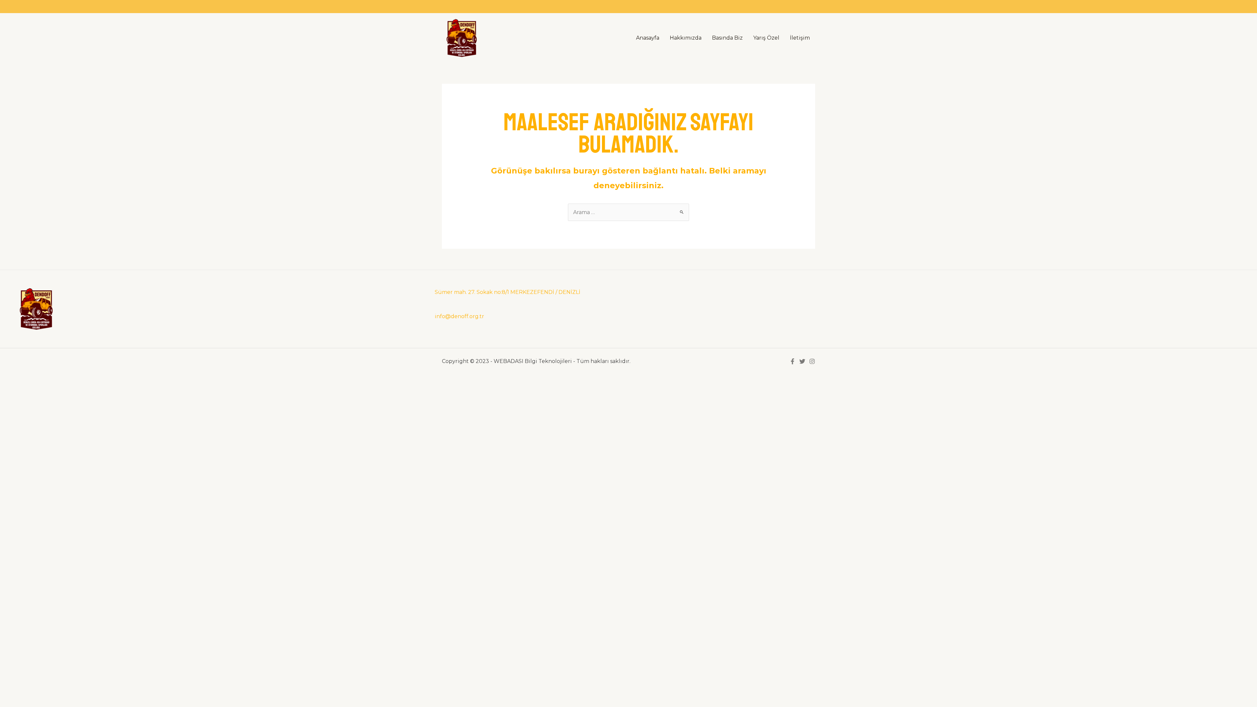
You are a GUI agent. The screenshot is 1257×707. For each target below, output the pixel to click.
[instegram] (812, 361)
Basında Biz (727, 38)
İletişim (800, 38)
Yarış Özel (766, 38)
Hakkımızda (685, 38)
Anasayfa (647, 38)
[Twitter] (802, 361)
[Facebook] (792, 361)
